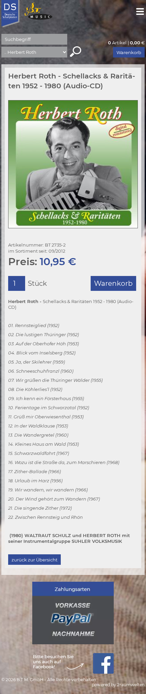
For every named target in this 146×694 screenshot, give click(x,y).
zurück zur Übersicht (34, 559)
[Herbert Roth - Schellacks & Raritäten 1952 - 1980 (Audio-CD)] (72, 164)
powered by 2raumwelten (118, 684)
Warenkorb (128, 52)
